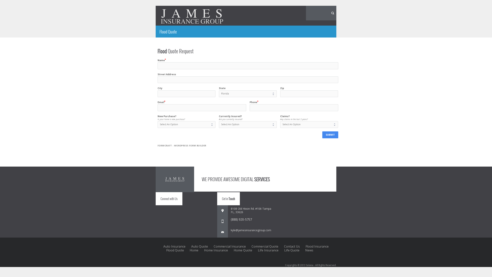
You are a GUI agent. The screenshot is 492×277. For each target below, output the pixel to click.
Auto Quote (199, 246)
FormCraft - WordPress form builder (182, 145)
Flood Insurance (317, 246)
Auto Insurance (174, 246)
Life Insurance (268, 250)
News (309, 250)
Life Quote (291, 250)
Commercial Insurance (230, 246)
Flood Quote (175, 250)
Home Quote (243, 250)
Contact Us (292, 246)
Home (194, 250)
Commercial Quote (265, 246)
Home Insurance (216, 250)
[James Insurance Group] (192, 16)
